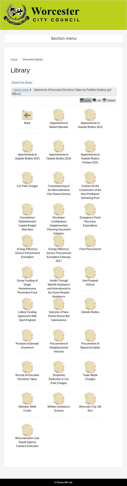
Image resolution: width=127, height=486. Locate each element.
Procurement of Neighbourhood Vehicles (59, 347)
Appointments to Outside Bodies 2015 (27, 156)
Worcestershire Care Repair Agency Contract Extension (27, 442)
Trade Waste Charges (90, 377)
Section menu (63, 38)
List (99, 100)
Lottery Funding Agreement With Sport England (27, 316)
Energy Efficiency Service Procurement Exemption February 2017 (58, 255)
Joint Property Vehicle (90, 282)
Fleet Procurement (90, 249)
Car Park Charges (27, 186)
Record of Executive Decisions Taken (27, 377)
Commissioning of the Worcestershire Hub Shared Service (59, 190)
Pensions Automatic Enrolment (27, 345)
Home (14, 59)
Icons (87, 100)
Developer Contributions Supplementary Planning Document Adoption (58, 225)
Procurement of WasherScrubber (90, 345)
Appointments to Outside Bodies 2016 (58, 156)
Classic (111, 100)
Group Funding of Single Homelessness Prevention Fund (27, 286)
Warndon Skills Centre (27, 408)
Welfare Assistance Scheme (58, 408)
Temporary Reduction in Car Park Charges (59, 379)
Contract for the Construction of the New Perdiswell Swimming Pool (90, 192)
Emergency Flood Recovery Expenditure (90, 221)
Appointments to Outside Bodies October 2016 (90, 158)
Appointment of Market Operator (58, 125)
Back (27, 123)
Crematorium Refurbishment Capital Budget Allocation (27, 223)
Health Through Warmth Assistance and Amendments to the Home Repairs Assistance (58, 288)
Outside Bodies (90, 312)
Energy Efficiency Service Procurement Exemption (27, 253)
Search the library (22, 82)
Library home (21, 89)
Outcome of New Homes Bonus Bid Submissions (58, 316)
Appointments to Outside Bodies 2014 (90, 125)
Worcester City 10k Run (90, 408)
